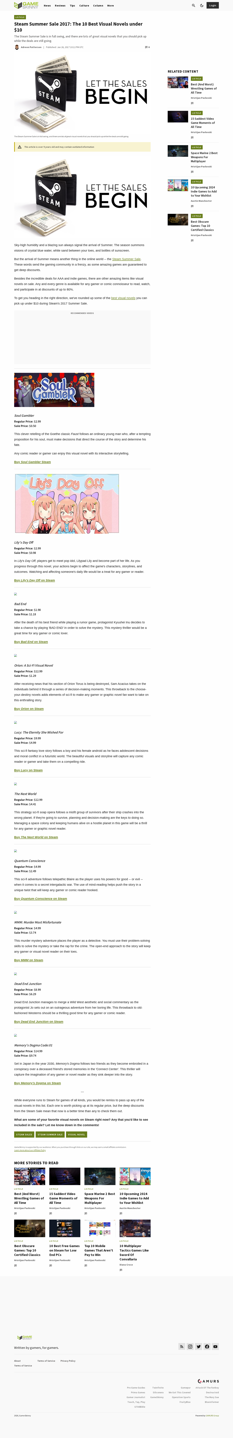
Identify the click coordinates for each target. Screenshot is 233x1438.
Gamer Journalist (136, 1397)
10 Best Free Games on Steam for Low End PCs (64, 1250)
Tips (72, 5)
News (47, 5)
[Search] (193, 5)
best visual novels (123, 298)
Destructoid (212, 1392)
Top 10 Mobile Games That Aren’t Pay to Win (98, 1250)
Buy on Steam (34, 580)
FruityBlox (185, 1402)
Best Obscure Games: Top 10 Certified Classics (27, 1250)
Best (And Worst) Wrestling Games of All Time (29, 1198)
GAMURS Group (212, 1415)
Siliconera (158, 1392)
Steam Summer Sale (126, 259)
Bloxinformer (212, 1402)
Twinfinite (158, 1387)
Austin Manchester (130, 1208)
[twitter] (198, 1346)
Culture (84, 5)
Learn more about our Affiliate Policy (30, 1150)
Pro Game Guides (136, 1387)
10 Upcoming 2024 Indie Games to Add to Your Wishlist (134, 1198)
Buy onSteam (28, 960)
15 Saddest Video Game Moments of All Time (63, 1198)
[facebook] (206, 1346)
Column (98, 5)
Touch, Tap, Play (136, 1402)
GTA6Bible (139, 1406)
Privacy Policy (68, 1360)
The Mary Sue (212, 1397)
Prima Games (138, 1392)
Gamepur (186, 1387)
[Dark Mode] (201, 5)
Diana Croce (126, 1264)
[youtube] (215, 1346)
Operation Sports (181, 1397)
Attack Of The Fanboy (207, 1387)
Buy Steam (32, 462)
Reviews (60, 5)
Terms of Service (46, 1360)
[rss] (181, 1346)
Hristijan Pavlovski (24, 1208)
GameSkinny (157, 1397)
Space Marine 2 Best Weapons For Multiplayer (99, 1198)
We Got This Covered (180, 1392)
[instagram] (190, 1346)
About (17, 1360)
